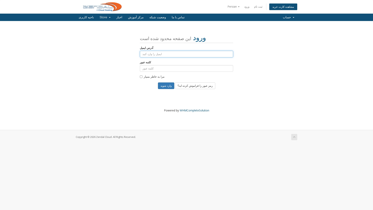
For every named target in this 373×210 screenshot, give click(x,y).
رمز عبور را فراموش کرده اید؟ (195, 86)
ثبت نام (258, 6)
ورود (246, 6)
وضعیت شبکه (157, 17)
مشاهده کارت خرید (283, 7)
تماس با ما (178, 17)
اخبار (119, 17)
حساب (287, 17)
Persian (232, 6)
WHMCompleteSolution (194, 110)
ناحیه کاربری (86, 17)
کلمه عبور (145, 62)
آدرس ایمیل (146, 48)
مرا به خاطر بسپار (154, 76)
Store (104, 17)
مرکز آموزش (136, 17)
